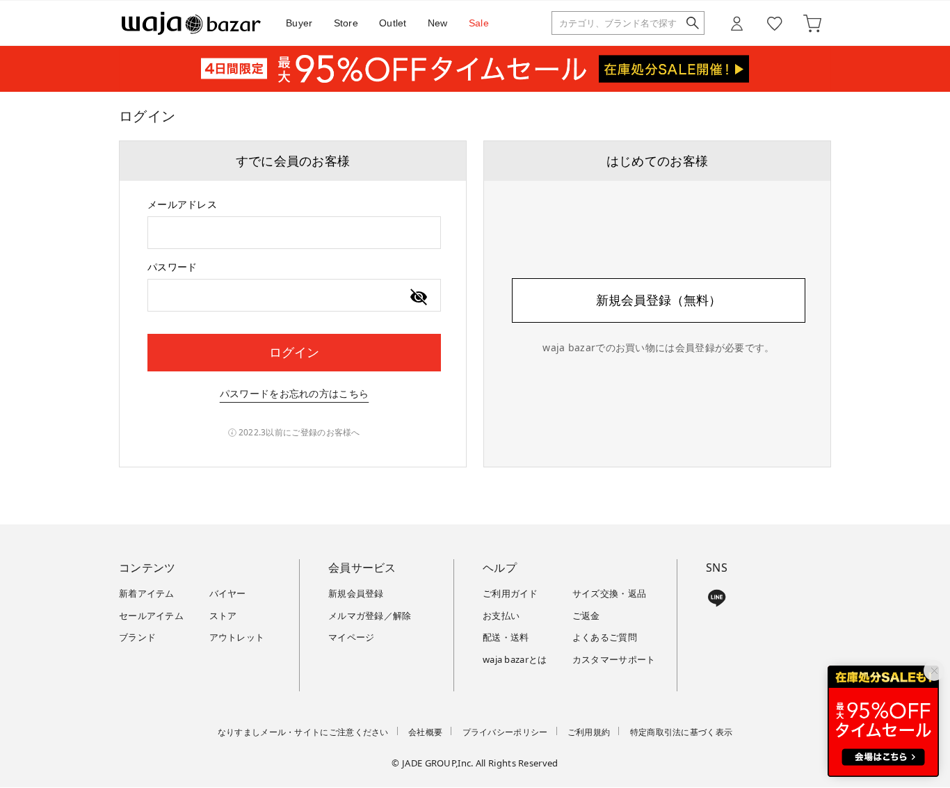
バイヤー (227, 593)
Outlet (393, 23)
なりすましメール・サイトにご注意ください (303, 732)
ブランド (137, 637)
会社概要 (425, 732)
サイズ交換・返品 (609, 593)
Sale (479, 23)
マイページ (351, 637)
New (438, 23)
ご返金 (586, 615)
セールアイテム (151, 615)
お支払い (501, 615)
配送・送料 (506, 637)
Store (346, 23)
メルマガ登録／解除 (370, 615)
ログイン (294, 352)
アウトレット (237, 637)
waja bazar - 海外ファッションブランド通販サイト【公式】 (191, 23)
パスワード (172, 266)
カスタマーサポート (614, 659)
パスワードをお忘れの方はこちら (294, 393)
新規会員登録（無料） (658, 299)
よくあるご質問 (604, 637)
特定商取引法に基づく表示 (681, 732)
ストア (223, 615)
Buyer (299, 23)
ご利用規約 (589, 732)
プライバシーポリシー (505, 732)
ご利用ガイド (510, 593)
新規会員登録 (356, 593)
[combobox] (294, 232)
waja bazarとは (515, 659)
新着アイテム (147, 593)
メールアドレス (182, 204)
